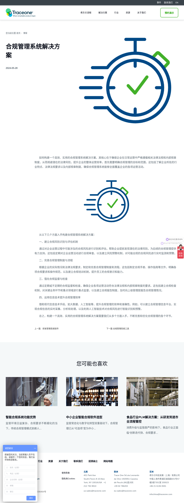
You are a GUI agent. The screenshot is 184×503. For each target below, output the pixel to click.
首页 (18, 33)
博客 (25, 33)
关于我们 (141, 12)
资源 (128, 12)
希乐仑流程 (85, 12)
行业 (116, 12)
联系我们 (78, 461)
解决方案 (102, 12)
